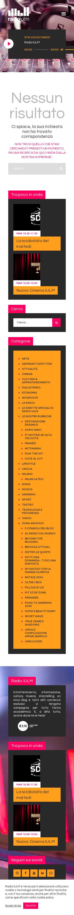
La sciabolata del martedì (32, 244)
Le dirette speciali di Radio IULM (37, 409)
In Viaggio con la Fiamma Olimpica (38, 570)
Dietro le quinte (37, 552)
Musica (27, 489)
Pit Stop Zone (35, 592)
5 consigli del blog (39, 528)
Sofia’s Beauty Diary (40, 611)
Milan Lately (34, 479)
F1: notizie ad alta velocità (38, 436)
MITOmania (33, 448)
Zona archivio (33, 523)
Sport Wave (34, 616)
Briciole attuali (37, 546)
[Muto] (62, 49)
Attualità (29, 368)
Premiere (31, 597)
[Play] (9, 44)
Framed (30, 443)
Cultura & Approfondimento (36, 381)
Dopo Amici (33, 429)
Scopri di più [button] (13, 905)
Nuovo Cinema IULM (35, 290)
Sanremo (29, 494)
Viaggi (26, 518)
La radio (28, 402)
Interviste (30, 397)
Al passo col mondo (40, 533)
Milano (27, 473)
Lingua (27, 468)
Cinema (27, 374)
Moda (26, 484)
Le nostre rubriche (37, 416)
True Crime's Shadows (34, 623)
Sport (26, 499)
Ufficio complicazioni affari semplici (36, 633)
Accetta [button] (31, 905)
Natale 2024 (34, 577)
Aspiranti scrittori (37, 363)
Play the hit (34, 453)
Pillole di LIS (34, 587)
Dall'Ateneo (31, 387)
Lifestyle (29, 463)
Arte (25, 358)
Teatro (27, 504)
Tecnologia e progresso (32, 511)
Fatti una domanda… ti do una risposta (40, 560)
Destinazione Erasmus (35, 423)
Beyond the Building (34, 540)
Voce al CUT (34, 458)
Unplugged (33, 641)
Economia (29, 392)
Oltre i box (33, 582)
